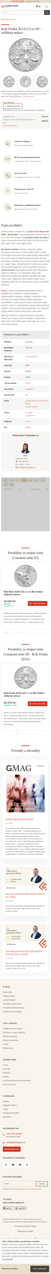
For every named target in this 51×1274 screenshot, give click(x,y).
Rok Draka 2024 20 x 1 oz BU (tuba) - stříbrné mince (24, 694)
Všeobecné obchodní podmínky (17, 1080)
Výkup (5, 1044)
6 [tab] (24, 632)
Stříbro (28, 427)
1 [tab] (6, 632)
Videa (5, 1109)
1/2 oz (28, 421)
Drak (3, 291)
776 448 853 (23, 461)
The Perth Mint (31, 357)
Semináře (7, 1117)
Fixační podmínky (10, 1040)
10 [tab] (38, 632)
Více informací (9, 125)
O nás (5, 1065)
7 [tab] (27, 632)
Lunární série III (34, 231)
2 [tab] (9, 632)
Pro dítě (28, 413)
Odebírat (41, 1184)
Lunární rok (30, 416)
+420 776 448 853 (18, 1)
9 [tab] (34, 632)
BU (23, 231)
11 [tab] (41, 632)
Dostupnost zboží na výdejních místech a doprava (25, 110)
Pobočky (7, 1073)
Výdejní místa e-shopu (12, 1028)
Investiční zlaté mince (12, 1004)
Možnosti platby (10, 1036)
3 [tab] (13, 632)
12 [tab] (45, 632)
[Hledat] (47, 12)
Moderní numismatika (12, 1012)
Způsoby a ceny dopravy (14, 1032)
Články (6, 1101)
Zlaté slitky (7, 992)
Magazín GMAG (10, 1105)
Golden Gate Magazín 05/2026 (19, 819)
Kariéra (6, 1077)
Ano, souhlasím (39, 1269)
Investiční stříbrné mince (13, 1008)
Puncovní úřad (9, 1084)
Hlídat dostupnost (14, 106)
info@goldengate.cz (27, 467)
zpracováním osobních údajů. (30, 1189)
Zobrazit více (28, 96)
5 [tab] (20, 632)
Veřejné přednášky (11, 1113)
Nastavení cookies (9, 1269)
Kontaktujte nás (11, 1149)
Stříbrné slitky (9, 996)
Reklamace (8, 1048)
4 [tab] (16, 632)
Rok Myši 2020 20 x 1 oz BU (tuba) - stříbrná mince (24, 593)
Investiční (29, 389)
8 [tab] (31, 632)
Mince (27, 383)
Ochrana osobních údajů (25, 1226)
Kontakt (6, 1069)
